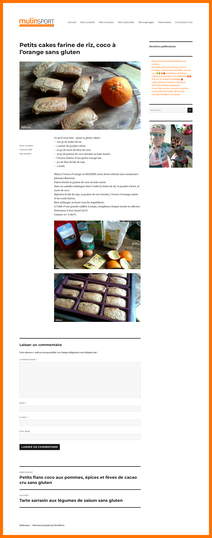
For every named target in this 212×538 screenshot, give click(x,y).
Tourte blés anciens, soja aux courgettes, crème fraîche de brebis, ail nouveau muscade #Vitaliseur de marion (170, 91)
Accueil (72, 22)
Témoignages (146, 22)
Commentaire (28, 359)
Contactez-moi (184, 22)
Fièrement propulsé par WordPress (48, 525)
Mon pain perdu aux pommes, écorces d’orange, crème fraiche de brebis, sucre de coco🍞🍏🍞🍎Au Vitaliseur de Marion (171, 70)
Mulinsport (24, 525)
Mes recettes (106, 22)
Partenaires (164, 22)
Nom (23, 403)
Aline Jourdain (26, 145)
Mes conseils (87, 22)
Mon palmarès (126, 22)
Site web (24, 431)
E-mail (24, 417)
